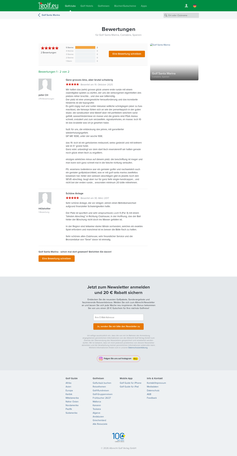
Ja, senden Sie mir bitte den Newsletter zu (118, 326)
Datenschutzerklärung (138, 347)
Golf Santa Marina (51, 15)
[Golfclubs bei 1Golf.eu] (48, 5)
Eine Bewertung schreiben (127, 53)
